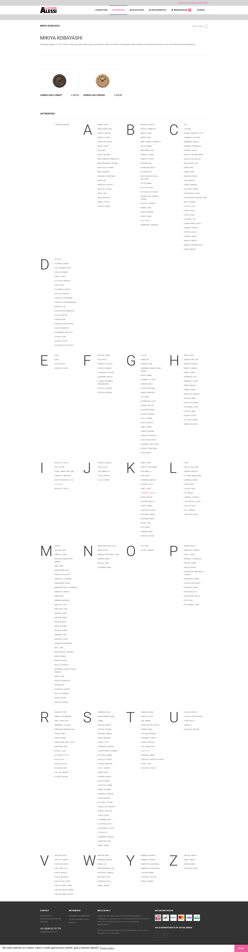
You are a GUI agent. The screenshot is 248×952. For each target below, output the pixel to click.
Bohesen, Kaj (146, 163)
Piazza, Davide (190, 567)
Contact (44, 910)
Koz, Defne (145, 527)
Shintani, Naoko (104, 777)
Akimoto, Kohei (104, 137)
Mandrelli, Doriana (63, 579)
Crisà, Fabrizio (190, 249)
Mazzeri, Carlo (61, 618)
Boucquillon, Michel (149, 192)
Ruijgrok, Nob (61, 768)
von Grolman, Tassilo (64, 894)
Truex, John (146, 764)
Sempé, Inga (103, 772)
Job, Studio (103, 467)
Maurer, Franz (61, 613)
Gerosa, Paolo (147, 384)
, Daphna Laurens (62, 125)
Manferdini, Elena (62, 583)
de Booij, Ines (60, 337)
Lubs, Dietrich (190, 506)
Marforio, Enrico (62, 592)
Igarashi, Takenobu (63, 476)
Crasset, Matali (190, 241)
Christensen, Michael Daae (195, 198)
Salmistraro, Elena (106, 716)
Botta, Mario (146, 183)
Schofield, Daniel (105, 755)
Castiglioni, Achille (192, 159)
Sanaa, (100, 721)
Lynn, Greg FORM (191, 514)
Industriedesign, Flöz (64, 480)
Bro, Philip (145, 221)
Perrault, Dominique (192, 559)
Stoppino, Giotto (105, 824)
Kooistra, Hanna (148, 514)
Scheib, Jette (103, 742)
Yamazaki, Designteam (150, 868)
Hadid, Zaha (189, 355)
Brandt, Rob (146, 208)
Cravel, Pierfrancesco (193, 245)
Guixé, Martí (146, 453)
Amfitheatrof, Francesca (108, 159)
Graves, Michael (147, 431)
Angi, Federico (104, 172)
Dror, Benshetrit (62, 328)
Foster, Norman (104, 368)
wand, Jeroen (103, 886)
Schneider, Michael (106, 746)
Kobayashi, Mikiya (148, 493)
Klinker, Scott (147, 484)
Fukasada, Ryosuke (106, 372)
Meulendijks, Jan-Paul (64, 652)
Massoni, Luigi (61, 605)
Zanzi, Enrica (189, 860)
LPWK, (186, 463)
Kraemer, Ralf (147, 532)
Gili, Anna (145, 397)
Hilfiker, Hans (190, 398)
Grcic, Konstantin (148, 440)
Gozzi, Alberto (147, 423)
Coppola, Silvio (190, 232)
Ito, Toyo (58, 484)
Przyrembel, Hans (191, 605)
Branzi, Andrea (147, 212)
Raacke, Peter (60, 712)
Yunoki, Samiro (147, 881)
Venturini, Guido (62, 864)
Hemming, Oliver (191, 381)
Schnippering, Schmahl (108, 751)
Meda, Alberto (61, 622)
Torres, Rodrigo (148, 742)
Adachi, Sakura (104, 133)
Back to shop (198, 26)
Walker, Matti (104, 855)
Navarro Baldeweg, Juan (108, 554)
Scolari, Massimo (105, 764)
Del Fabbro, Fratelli (63, 289)
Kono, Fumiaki (146, 506)
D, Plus (58, 259)
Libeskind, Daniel (191, 480)
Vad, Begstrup (61, 855)
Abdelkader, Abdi (105, 129)
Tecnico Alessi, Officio (150, 725)
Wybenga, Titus (104, 881)
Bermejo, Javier (147, 155)
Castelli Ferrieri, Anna (193, 155)
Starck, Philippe (105, 811)
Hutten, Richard (191, 420)
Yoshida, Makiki (147, 873)
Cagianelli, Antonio (192, 137)
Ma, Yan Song (60, 550)
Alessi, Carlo (103, 146)
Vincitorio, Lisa (61, 868)
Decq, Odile (59, 285)
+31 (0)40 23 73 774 (50, 928)
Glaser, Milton (147, 405)
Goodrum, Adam (147, 410)
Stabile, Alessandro (106, 807)
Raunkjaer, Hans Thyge (65, 742)
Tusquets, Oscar (148, 768)
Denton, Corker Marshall (66, 302)
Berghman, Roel (147, 150)
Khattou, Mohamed (149, 467)
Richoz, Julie (60, 751)
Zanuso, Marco (190, 855)
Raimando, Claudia (62, 725)
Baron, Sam (145, 137)
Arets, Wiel (102, 193)
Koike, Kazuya (146, 497)
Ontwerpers (118, 10)
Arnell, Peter (103, 202)
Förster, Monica (105, 393)
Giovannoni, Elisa (148, 401)
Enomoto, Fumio (61, 368)
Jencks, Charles (105, 463)
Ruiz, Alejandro (61, 772)
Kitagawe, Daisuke (148, 480)
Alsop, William (104, 155)
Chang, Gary (189, 172)
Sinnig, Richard (104, 789)
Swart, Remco (103, 845)
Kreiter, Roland (147, 536)
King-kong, (145, 476)
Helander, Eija (190, 377)
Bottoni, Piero (147, 188)
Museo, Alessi (60, 698)
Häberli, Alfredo (191, 424)
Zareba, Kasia (189, 864)
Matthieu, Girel (61, 609)
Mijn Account (137, 10)
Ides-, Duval (60, 467)
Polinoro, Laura (191, 587)
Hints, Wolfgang (191, 403)
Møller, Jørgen (61, 702)
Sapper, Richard (105, 729)
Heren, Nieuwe (190, 385)
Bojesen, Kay (146, 172)
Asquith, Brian (104, 206)
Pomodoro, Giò (190, 592)
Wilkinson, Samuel (106, 873)
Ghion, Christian (148, 388)
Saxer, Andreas (104, 738)
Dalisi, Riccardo (61, 272)
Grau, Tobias (146, 427)
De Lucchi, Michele (62, 281)
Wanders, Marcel (105, 860)
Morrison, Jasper (62, 689)
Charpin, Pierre (190, 176)
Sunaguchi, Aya (104, 841)
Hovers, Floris (190, 415)
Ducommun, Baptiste (64, 332)
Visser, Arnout (61, 873)
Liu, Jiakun (188, 493)
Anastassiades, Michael (108, 163)
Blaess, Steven (147, 159)
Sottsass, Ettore (105, 802)
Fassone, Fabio (104, 355)
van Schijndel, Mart (63, 886)
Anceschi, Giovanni (106, 168)
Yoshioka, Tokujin (148, 877)
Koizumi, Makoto (148, 501)
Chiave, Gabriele (190, 185)
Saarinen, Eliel (104, 712)
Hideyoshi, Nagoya (191, 394)
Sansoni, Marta (104, 725)
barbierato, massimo (149, 225)
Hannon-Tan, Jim (191, 360)
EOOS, (57, 360)
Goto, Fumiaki (146, 418)
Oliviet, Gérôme (147, 550)
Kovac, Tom (145, 523)
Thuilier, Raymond (148, 734)
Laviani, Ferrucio (191, 471)
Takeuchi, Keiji (147, 716)
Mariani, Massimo (62, 600)
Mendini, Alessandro (63, 643)
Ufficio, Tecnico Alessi (193, 716)
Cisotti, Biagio (190, 202)
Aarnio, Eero (103, 125)
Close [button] (241, 948)
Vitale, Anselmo (61, 877)
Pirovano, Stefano (191, 579)
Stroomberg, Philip (106, 828)
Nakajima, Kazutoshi (107, 546)
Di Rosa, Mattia (61, 315)
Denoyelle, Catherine (64, 298)
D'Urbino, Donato (62, 264)
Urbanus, (188, 725)
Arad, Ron (102, 180)
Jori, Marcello (104, 471)
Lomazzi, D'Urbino (191, 497)
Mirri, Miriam (60, 656)
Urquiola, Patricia (191, 729)
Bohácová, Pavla (148, 168)
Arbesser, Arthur (105, 185)
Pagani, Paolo (190, 546)
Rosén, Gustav (61, 764)
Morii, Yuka (59, 676)
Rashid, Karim (60, 738)
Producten (101, 10)
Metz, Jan (59, 648)
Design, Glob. (60, 307)
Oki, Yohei (145, 546)
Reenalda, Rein (61, 746)
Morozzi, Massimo (62, 681)
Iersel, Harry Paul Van (64, 471)
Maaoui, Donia (61, 554)
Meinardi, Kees (61, 635)
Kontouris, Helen (148, 510)
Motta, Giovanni (62, 693)
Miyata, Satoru (61, 661)
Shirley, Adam (103, 781)
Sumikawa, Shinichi (106, 837)
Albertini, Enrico (105, 142)
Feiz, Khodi (102, 360)
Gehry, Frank (146, 375)
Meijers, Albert (61, 630)
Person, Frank (190, 563)
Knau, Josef (146, 489)
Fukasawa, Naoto (105, 377)
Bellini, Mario (146, 146)
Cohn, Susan (189, 215)
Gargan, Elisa (146, 364)
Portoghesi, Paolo (192, 596)
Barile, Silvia (146, 133)
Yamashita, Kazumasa (150, 864)
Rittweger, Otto (62, 755)
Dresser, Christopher (64, 324)
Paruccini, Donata (191, 550)
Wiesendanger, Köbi (106, 868)
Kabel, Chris (146, 463)
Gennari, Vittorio (148, 380)
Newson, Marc (104, 559)
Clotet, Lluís (189, 206)
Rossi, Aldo (59, 759)
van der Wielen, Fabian (64, 890)
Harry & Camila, (190, 368)
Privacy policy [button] (107, 948)
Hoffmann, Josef (191, 407)
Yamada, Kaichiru (148, 855)
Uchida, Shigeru (190, 712)
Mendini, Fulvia (61, 639)
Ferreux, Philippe (105, 364)
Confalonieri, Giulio (192, 223)
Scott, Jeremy (104, 768)
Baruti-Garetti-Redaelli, (151, 142)
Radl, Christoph (62, 721)
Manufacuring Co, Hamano (66, 587)
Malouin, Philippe (62, 575)
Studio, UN (102, 832)
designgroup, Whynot (64, 345)
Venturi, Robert (61, 860)
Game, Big (145, 360)
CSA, (185, 125)
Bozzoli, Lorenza (148, 203)
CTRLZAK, (187, 129)
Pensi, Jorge (189, 554)
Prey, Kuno (188, 600)
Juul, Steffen (103, 480)
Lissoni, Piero (189, 489)
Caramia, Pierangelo (192, 146)
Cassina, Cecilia (190, 150)
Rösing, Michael (61, 777)
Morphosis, (60, 685)
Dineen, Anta (60, 319)
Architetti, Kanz (105, 189)
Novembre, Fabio (104, 567)
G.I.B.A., (144, 355)
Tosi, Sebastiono (148, 746)
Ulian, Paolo (189, 721)
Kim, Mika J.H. (146, 471)
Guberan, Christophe (150, 444)
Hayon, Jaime (189, 372)
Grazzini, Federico (148, 436)
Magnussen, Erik (62, 570)
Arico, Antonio (104, 198)
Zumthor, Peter (190, 868)
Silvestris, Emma (105, 785)
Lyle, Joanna (189, 510)
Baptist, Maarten (148, 129)
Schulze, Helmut (105, 759)
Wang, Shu (102, 864)
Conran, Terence (191, 228)
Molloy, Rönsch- (62, 665)
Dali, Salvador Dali (63, 268)
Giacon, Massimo (148, 393)
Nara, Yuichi (103, 550)
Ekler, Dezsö (60, 364)
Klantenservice (157, 10)
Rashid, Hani (60, 734)
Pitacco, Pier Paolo (192, 583)
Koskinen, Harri (147, 519)
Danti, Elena (60, 276)
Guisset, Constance (149, 448)
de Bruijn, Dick (61, 341)
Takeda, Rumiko (147, 712)
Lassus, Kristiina (191, 467)
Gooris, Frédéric (148, 414)
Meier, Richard (61, 626)
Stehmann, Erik (104, 820)
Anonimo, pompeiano (106, 176)
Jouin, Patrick (104, 476)
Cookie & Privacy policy (79, 919)
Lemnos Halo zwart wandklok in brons (51, 95)
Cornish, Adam (190, 236)
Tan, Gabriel (146, 721)
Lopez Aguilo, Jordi (192, 501)
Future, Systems (105, 388)
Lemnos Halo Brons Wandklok (94, 95)
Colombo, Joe (189, 219)
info (55, 89)
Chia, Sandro (189, 180)
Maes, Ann (59, 566)
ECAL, (57, 355)
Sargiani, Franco (105, 734)
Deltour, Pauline (62, 294)
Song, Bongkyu (104, 798)
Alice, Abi (101, 150)
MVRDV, (58, 546)
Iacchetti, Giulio (62, 463)
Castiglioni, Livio (191, 163)
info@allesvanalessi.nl (48, 932)
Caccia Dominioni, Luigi (193, 133)
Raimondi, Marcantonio (65, 729)
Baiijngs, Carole (148, 125)
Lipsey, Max (188, 484)
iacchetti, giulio (62, 489)
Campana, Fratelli (191, 142)
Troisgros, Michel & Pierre (152, 759)
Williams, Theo (104, 877)
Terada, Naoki (146, 729)
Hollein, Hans (189, 411)
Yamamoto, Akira (148, 860)
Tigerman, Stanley (149, 738)
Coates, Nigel (189, 211)
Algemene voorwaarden (79, 916)
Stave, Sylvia (103, 815)
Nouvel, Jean (103, 563)
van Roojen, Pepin (62, 881)
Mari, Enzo (59, 596)
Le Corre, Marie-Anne (192, 476)
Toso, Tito (145, 751)
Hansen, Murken (191, 364)
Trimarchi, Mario (148, 755)
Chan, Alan (188, 168)
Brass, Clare (146, 216)
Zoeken (201, 10)
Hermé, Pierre (189, 390)
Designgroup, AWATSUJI (64, 311)
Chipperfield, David (192, 193)
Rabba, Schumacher (63, 716)
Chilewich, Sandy (191, 189)
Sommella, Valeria (105, 794)
